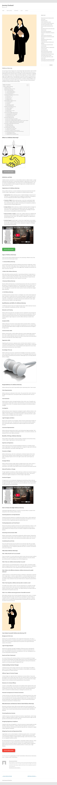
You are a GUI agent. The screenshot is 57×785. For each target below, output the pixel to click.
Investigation (8, 103)
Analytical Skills (9, 96)
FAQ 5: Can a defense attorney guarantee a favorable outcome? (15, 122)
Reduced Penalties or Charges (11, 110)
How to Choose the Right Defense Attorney (11, 112)
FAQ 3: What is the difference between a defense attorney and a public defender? (17, 120)
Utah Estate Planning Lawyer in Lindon (47, 53)
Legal (22, 10)
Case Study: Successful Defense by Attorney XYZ (12, 123)
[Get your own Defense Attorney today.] (9, 753)
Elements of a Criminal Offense (11, 129)
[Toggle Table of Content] (27, 85)
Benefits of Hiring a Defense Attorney (10, 106)
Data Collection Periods (7, 776)
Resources (16, 10)
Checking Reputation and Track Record (12, 114)
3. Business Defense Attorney (10, 92)
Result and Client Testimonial (10, 126)
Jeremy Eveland (7, 5)
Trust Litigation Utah (44, 49)
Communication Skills (9, 97)
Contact (26, 10)
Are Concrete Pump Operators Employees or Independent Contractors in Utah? (47, 32)
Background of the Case (10, 124)
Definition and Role (8, 87)
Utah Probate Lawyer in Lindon (46, 55)
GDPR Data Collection (32, 776)
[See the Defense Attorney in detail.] (9, 174)
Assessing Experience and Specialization (12, 113)
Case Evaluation (9, 102)
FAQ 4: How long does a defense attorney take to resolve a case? (15, 121)
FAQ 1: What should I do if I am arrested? (12, 118)
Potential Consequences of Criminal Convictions (13, 130)
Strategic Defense (9, 109)
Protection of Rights (9, 108)
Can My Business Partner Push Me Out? (47, 60)
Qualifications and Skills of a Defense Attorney (11, 94)
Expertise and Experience (10, 107)
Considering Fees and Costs (10, 116)
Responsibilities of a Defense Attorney (10, 100)
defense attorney (28, 755)
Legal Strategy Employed (10, 125)
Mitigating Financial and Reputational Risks (12, 134)
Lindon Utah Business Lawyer (46, 21)
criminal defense (22, 755)
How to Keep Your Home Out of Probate (47, 59)
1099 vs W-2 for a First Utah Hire (46, 35)
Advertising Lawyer (44, 20)
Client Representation (9, 101)
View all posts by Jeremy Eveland (15, 767)
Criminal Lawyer (13, 755)
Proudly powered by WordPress (7, 780)
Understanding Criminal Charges (10, 127)
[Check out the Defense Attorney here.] (9, 251)
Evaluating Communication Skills (11, 115)
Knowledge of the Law (9, 99)
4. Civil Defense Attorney (10, 93)
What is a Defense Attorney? (8, 86)
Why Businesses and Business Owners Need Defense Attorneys (14, 131)
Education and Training (10, 95)
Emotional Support (9, 111)
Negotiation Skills (9, 98)
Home (3, 10)
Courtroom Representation (10, 105)
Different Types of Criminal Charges (11, 128)
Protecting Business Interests (11, 132)
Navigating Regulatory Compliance (11, 133)
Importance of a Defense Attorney (10, 88)
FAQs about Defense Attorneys (9, 117)
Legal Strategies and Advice (10, 104)
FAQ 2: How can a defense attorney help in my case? (14, 119)
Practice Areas (9, 10)
